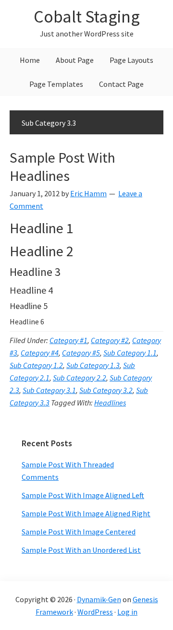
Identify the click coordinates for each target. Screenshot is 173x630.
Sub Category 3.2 (106, 390)
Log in (127, 612)
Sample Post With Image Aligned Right (86, 513)
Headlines (110, 402)
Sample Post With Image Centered (79, 531)
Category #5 (81, 352)
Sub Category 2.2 (79, 377)
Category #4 (40, 352)
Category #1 (68, 340)
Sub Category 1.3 (93, 365)
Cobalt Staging (87, 16)
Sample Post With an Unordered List (81, 550)
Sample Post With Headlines (62, 166)
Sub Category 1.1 (130, 352)
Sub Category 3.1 (49, 390)
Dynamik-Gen (99, 599)
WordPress (95, 612)
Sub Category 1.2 (36, 365)
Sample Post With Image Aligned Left (83, 495)
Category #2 (110, 340)
